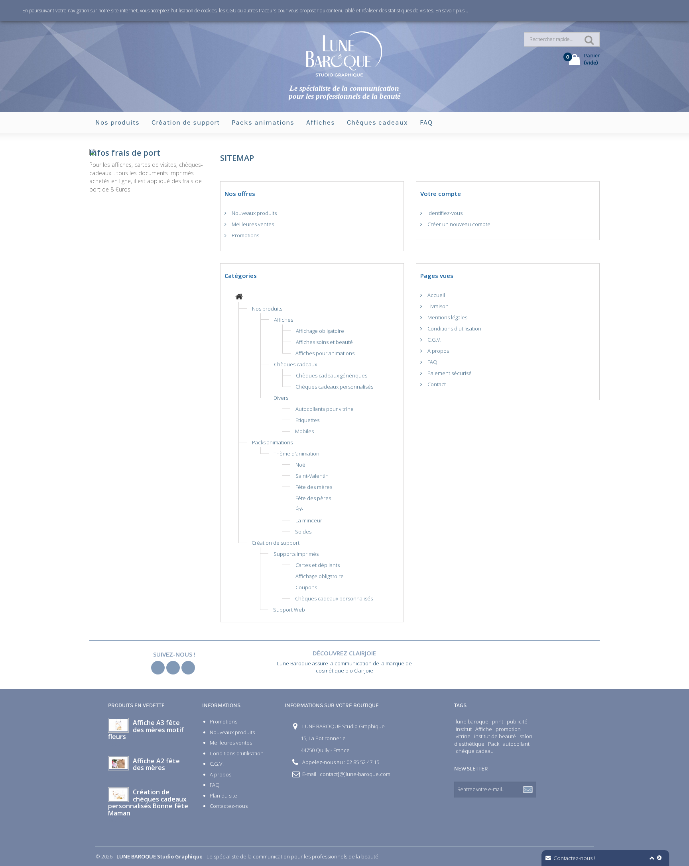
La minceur (308, 520)
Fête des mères (313, 487)
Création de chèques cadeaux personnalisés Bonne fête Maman (148, 802)
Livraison (437, 306)
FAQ (426, 123)
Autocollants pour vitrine (324, 408)
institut (464, 729)
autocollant (516, 743)
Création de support (186, 123)
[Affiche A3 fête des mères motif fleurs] (118, 725)
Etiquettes (307, 420)
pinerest (188, 667)
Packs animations (263, 123)
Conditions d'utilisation (453, 328)
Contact (436, 384)
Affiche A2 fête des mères (156, 764)
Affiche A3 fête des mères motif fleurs (146, 729)
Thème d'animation (296, 453)
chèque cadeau (475, 751)
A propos (437, 350)
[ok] (528, 790)
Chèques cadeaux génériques (331, 375)
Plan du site (223, 795)
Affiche (483, 729)
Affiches (320, 123)
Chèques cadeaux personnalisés (334, 386)
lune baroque (472, 721)
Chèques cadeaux (377, 123)
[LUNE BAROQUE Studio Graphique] (344, 53)
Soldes (303, 531)
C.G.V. (433, 339)
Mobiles (304, 431)
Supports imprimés (296, 553)
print (497, 721)
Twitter (173, 667)
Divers (281, 397)
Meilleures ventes (252, 224)
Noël (301, 464)
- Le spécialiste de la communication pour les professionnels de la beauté (247, 856)
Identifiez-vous (444, 213)
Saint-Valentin (312, 475)
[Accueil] (239, 297)
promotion (508, 729)
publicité (517, 721)
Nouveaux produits (253, 213)
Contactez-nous (229, 805)
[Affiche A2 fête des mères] (118, 763)
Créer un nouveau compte (458, 224)
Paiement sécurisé (449, 373)
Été (299, 509)
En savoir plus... (451, 10)
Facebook (158, 667)
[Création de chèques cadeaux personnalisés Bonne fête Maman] (118, 794)
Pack (493, 743)
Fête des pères (313, 498)
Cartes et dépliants (317, 565)
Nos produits (117, 123)
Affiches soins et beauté (324, 342)
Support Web (289, 609)
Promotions (244, 235)
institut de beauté (495, 736)
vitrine (463, 736)
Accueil (435, 295)
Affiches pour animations (324, 353)
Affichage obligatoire (320, 330)
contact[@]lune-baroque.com (355, 774)
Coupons (306, 587)
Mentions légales (446, 317)
